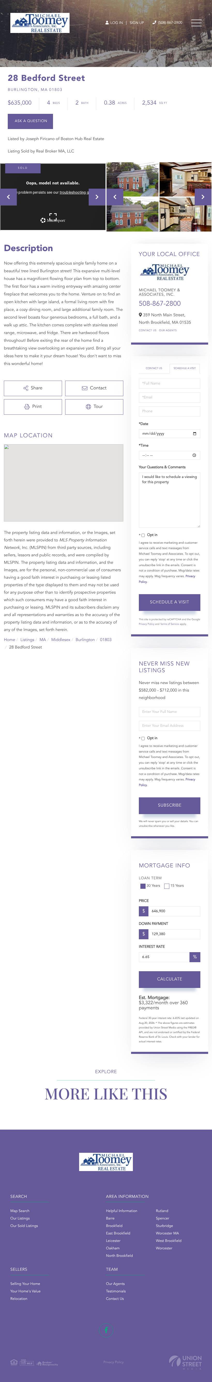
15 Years (177, 886)
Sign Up (137, 23)
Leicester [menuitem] (113, 1241)
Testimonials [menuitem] (116, 1291)
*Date (143, 424)
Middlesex (60, 640)
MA (43, 640)
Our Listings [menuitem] (20, 1219)
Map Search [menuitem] (19, 1211)
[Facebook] (106, 1330)
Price (144, 901)
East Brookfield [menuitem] (118, 1233)
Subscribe (169, 806)
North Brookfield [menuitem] (119, 1256)
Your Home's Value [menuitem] (25, 1291)
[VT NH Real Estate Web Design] (185, 1362)
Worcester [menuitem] (164, 1248)
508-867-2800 (160, 304)
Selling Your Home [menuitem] (25, 1284)
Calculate (169, 979)
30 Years (153, 886)
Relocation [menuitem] (18, 1299)
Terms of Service (169, 624)
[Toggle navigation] (196, 23)
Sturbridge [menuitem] (164, 1226)
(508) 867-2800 (169, 23)
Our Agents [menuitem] (115, 1284)
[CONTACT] (30, 121)
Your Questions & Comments (162, 467)
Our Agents (168, 330)
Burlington (85, 640)
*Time (143, 446)
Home (9, 640)
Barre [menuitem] (110, 1219)
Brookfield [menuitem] (114, 1226)
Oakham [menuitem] (113, 1248)
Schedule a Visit (184, 368)
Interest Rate (152, 947)
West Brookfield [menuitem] (168, 1241)
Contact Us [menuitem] (115, 1299)
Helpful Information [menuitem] (121, 1211)
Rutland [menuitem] (162, 1211)
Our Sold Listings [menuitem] (24, 1226)
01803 (105, 640)
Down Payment (153, 924)
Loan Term (150, 878)
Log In (116, 23)
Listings (27, 640)
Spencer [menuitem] (162, 1219)
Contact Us (147, 330)
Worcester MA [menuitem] (167, 1233)
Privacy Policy (146, 624)
